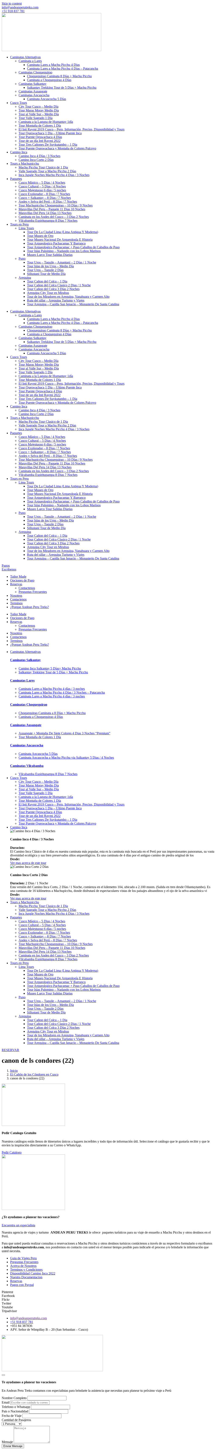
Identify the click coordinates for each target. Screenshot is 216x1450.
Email (6, 1402)
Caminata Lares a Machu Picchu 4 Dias (53, 65)
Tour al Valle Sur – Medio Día (39, 114)
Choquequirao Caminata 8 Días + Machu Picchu (59, 76)
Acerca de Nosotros (23, 1266)
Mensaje (8, 1442)
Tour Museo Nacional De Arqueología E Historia (60, 239)
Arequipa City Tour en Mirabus (48, 293)
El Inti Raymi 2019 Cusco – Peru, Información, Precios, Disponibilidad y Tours (71, 129)
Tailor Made (18, 576)
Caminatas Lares (22, 680)
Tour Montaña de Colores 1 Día (40, 125)
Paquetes (16, 179)
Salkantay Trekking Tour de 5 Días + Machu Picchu (61, 87)
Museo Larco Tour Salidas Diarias (50, 255)
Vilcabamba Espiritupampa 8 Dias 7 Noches (48, 220)
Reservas (16, 584)
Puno (22, 258)
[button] (20, 7)
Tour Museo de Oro (40, 236)
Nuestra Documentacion (26, 1277)
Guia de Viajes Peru (23, 1258)
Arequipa (25, 277)
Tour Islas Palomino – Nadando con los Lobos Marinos (64, 251)
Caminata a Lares (30, 61)
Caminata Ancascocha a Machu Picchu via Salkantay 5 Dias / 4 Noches (66, 757)
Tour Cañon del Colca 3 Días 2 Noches (53, 289)
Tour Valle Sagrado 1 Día (36, 118)
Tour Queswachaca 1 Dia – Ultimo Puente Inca (50, 133)
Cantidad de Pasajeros (16, 1420)
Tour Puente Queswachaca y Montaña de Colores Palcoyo (57, 148)
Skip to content (12, 3)
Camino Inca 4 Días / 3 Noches (39, 156)
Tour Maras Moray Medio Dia (39, 110)
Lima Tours (26, 228)
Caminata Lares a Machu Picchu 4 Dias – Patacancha (62, 68)
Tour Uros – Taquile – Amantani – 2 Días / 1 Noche (61, 262)
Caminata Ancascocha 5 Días (46, 99)
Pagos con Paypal (22, 1285)
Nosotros (16, 595)
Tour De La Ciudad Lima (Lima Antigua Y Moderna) (62, 232)
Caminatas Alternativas (25, 57)
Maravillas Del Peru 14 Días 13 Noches (45, 213)
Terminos (16, 603)
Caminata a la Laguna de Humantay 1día (46, 122)
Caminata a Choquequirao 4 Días (49, 80)
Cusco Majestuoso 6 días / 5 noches (42, 190)
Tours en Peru (19, 224)
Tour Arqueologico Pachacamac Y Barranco (56, 243)
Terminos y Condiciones (26, 1269)
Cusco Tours (18, 103)
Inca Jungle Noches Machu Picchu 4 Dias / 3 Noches (54, 175)
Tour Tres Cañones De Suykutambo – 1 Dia (48, 144)
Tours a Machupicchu (24, 163)
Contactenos (27, 588)
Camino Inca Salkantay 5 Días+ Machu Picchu (50, 668)
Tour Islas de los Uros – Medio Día (50, 266)
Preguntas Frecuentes (33, 592)
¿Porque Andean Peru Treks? (29, 607)
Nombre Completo (14, 1398)
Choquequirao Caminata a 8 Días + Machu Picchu (52, 713)
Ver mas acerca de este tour (28, 863)
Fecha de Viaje (12, 1415)
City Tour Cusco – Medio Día (38, 106)
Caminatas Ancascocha (34, 95)
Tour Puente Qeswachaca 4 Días (40, 137)
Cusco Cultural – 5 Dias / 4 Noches (42, 186)
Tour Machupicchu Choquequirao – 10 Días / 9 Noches (56, 205)
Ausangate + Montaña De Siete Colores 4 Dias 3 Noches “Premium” (64, 733)
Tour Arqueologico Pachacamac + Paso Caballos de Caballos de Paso (73, 247)
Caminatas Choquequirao (35, 72)
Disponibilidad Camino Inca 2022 (32, 1273)
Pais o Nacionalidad (15, 1411)
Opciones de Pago (22, 580)
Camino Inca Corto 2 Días (36, 160)
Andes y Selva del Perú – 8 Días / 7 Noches (48, 201)
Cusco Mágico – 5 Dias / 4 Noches (42, 182)
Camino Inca (18, 152)
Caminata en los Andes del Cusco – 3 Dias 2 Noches (54, 217)
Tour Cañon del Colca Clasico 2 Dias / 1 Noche (59, 285)
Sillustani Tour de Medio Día (46, 274)
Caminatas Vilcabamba (26, 766)
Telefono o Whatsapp (16, 1407)
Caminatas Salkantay (32, 84)
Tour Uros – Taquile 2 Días (45, 270)
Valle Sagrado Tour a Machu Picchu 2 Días (47, 171)
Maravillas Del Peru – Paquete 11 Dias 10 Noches (52, 209)
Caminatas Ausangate (33, 91)
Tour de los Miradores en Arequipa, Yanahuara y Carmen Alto (68, 296)
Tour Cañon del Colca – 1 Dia (47, 281)
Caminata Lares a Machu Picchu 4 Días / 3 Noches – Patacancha (62, 692)
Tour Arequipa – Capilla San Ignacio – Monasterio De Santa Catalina (73, 304)
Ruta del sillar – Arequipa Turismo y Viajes (55, 300)
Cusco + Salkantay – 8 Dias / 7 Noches (45, 198)
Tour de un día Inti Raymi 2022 (40, 141)
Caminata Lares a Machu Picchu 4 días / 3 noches (52, 688)
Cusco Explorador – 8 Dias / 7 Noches (44, 194)
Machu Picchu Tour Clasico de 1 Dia (43, 167)
